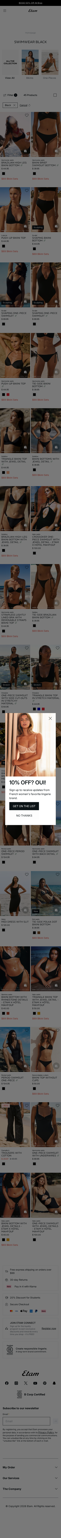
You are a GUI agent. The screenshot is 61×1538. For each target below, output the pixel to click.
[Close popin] (50, 718)
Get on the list (24, 806)
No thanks (24, 815)
